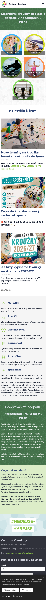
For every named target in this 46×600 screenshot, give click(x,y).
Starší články (6, 290)
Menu (43, 4)
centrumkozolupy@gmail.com (20, 553)
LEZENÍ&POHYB (18, 166)
